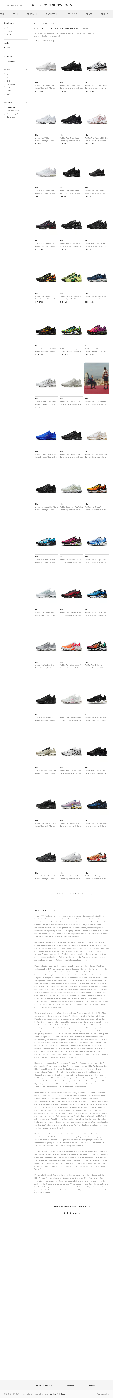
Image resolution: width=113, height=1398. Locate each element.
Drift (8, 81)
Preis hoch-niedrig (13, 110)
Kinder (9, 34)
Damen (9, 28)
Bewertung (11, 117)
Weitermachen (103, 1394)
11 (85, 894)
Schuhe (37, 23)
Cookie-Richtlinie (57, 1394)
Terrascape (11, 84)
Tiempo (9, 87)
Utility (9, 91)
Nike (8, 48)
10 (82, 894)
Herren (9, 31)
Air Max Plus (11, 61)
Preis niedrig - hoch (14, 114)
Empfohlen (11, 107)
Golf (8, 94)
